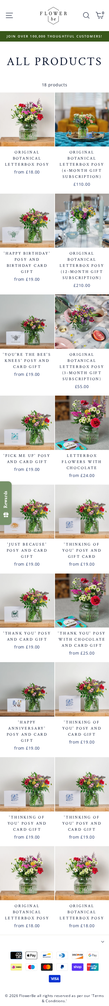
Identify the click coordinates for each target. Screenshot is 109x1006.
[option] (54, 36)
